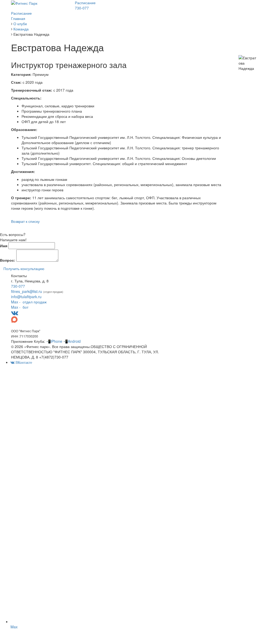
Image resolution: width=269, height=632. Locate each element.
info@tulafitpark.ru (26, 296)
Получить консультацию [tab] (23, 268)
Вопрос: (7, 260)
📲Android (72, 341)
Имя (3, 245)
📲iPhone (54, 341)
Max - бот (19, 307)
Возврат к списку (25, 221)
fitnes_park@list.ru (26, 291)
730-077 (82, 7)
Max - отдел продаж (28, 301)
